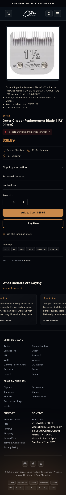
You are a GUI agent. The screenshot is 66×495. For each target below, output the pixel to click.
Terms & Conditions (14, 442)
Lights (7, 405)
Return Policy (11, 438)
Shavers (8, 396)
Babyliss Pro (10, 350)
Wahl (6, 360)
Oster (35, 350)
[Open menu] (57, 13)
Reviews (8, 428)
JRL (5, 355)
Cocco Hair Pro (40, 346)
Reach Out (37, 419)
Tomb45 (36, 355)
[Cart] (8, 13)
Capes (35, 392)
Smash (35, 369)
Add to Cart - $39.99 (33, 212)
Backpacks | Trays (13, 401)
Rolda (35, 374)
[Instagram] (25, 464)
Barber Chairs (39, 396)
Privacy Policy (11, 447)
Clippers (8, 387)
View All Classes (12, 419)
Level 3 (7, 374)
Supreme (8, 369)
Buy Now (33, 223)
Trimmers (9, 392)
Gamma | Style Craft (15, 364)
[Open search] (49, 13)
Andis (7, 346)
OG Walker (37, 364)
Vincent (36, 360)
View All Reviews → (12, 288)
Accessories (38, 387)
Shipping (8, 433)
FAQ (6, 424)
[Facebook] (33, 464)
